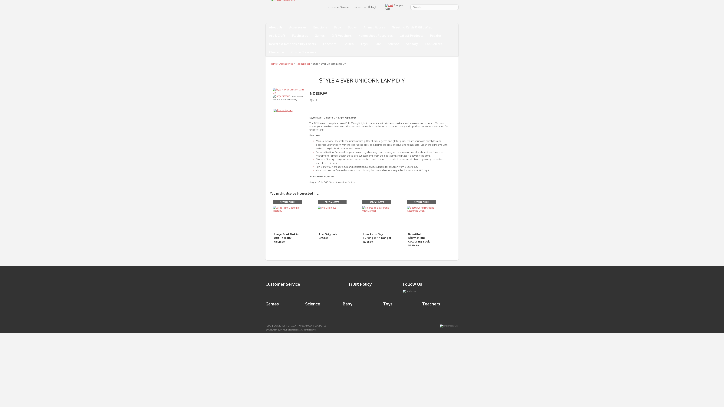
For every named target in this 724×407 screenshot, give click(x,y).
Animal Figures (374, 27)
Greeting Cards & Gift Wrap (412, 27)
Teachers (329, 44)
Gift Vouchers (341, 35)
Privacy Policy (305, 326)
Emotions (320, 27)
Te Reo (348, 44)
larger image (283, 95)
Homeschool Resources (375, 35)
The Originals (328, 234)
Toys (364, 44)
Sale (377, 44)
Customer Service (338, 7)
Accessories (298, 27)
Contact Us (360, 7)
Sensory (412, 44)
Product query (285, 110)
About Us (275, 27)
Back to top (279, 326)
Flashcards (300, 35)
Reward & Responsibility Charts (292, 44)
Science (393, 44)
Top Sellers (433, 44)
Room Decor (303, 63)
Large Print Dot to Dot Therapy (286, 236)
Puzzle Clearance (303, 52)
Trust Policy (360, 284)
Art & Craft (277, 35)
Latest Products (411, 35)
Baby (337, 27)
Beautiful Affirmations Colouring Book (419, 237)
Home (273, 63)
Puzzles (436, 35)
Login (374, 7)
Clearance (276, 52)
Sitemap (292, 326)
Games (320, 35)
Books (352, 27)
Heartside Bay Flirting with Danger (377, 236)
